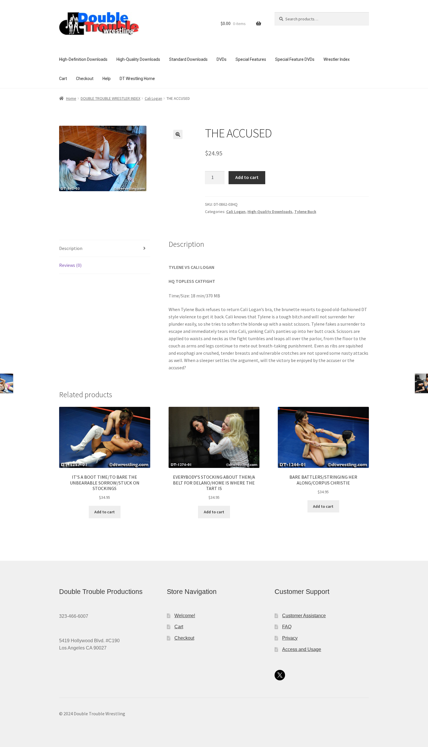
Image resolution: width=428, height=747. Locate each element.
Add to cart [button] (104, 511)
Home (71, 98)
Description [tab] (70, 248)
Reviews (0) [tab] (70, 265)
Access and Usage (301, 649)
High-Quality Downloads (138, 59)
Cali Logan (153, 98)
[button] (178, 134)
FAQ (286, 626)
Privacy (290, 638)
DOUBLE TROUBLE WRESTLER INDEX (110, 98)
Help (106, 78)
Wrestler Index (336, 59)
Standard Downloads (188, 59)
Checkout (84, 78)
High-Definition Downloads (83, 59)
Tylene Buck (305, 211)
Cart (63, 78)
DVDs (222, 59)
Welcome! (184, 615)
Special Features (251, 59)
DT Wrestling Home (137, 78)
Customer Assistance (304, 615)
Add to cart (247, 177)
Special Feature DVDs (294, 59)
